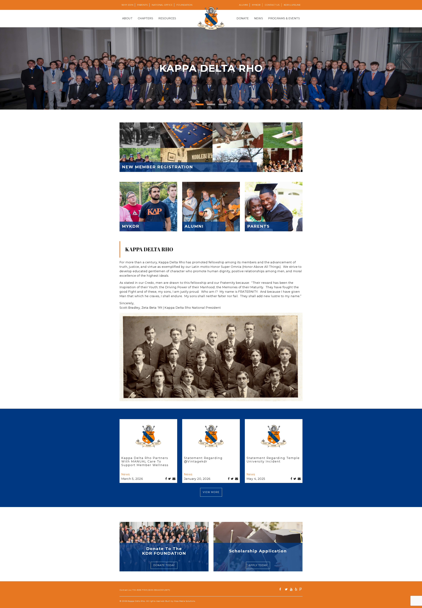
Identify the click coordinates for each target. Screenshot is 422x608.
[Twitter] (286, 590)
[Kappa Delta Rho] (211, 18)
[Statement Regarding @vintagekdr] (211, 438)
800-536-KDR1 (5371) (159, 590)
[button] (31, 68)
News (258, 18)
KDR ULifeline (292, 4)
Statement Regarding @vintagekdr (203, 459)
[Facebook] (281, 590)
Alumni (243, 4)
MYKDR (256, 4)
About (127, 18)
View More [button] (211, 492)
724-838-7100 (139, 590)
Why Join (127, 4)
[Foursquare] (300, 590)
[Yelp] (296, 590)
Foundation (184, 4)
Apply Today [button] (258, 565)
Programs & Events (284, 18)
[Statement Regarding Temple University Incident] (274, 438)
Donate (243, 18)
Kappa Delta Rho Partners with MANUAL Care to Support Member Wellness (144, 461)
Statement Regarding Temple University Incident (273, 459)
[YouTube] (291, 590)
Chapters (145, 18)
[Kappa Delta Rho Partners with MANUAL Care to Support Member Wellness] (148, 438)
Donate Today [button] (164, 565)
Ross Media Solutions (184, 601)
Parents (142, 4)
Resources (167, 18)
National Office (162, 4)
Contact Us (272, 4)
